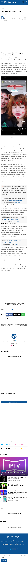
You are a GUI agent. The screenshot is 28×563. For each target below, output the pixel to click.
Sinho (13, 340)
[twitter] (13, 345)
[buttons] (10, 549)
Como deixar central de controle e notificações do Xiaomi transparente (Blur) (17, 491)
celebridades (7, 309)
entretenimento (14, 309)
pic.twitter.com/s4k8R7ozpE (15, 200)
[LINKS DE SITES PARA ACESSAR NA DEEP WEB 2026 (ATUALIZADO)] (3, 479)
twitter (8, 448)
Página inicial (3, 7)
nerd (23, 309)
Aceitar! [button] (4, 560)
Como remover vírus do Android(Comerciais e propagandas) (16, 485)
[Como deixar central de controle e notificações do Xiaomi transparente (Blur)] (3, 492)
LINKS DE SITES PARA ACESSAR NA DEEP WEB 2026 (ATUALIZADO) (17, 478)
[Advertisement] (14, 36)
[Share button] (7, 318)
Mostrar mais (24, 351)
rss (22, 448)
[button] (23, 2)
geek (20, 309)
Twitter (17, 314)
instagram (22, 444)
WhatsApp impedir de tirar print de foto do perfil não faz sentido (17, 498)
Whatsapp (23, 314)
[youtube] (16, 345)
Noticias (9, 7)
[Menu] (2, 2)
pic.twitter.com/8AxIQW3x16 (11, 219)
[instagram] (11, 345)
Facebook (10, 314)
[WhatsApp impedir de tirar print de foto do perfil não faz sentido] (3, 499)
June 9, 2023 (17, 202)
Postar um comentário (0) (14, 402)
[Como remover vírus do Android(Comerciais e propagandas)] (3, 486)
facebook (8, 444)
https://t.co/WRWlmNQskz (14, 240)
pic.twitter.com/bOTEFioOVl (8, 242)
